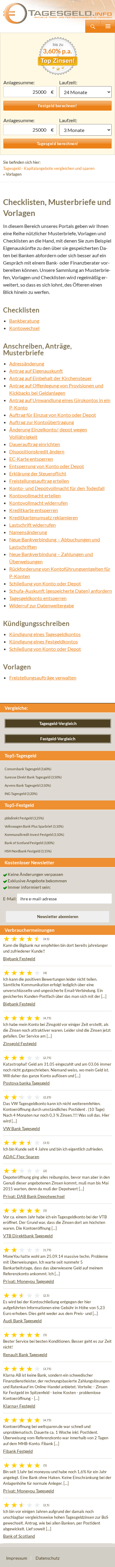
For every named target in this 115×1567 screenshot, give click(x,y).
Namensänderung (28, 532)
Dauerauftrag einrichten (34, 444)
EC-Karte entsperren (31, 459)
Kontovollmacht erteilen (35, 495)
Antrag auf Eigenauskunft (36, 371)
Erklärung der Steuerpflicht (37, 473)
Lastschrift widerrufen (32, 525)
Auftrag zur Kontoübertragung (41, 422)
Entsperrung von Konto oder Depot (46, 466)
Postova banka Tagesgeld (26, 1083)
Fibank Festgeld (18, 1451)
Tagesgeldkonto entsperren (38, 598)
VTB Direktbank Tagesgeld (28, 1235)
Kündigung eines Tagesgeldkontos (45, 634)
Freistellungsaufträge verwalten (42, 677)
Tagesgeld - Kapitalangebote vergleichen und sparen (48, 168)
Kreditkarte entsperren (33, 510)
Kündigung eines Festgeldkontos (43, 641)
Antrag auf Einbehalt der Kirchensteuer (50, 378)
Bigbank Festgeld (19, 958)
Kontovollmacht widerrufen (38, 503)
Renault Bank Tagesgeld (25, 1354)
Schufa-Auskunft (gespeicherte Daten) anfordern (60, 591)
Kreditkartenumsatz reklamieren (43, 517)
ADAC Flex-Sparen (21, 1156)
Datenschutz (47, 1558)
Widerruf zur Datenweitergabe (41, 605)
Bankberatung (24, 321)
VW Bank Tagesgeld (21, 1128)
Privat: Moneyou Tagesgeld (28, 1281)
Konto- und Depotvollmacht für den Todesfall (57, 488)
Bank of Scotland (19, 1536)
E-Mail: (10, 898)
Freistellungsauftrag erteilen (39, 481)
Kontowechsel (24, 328)
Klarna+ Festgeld (19, 1405)
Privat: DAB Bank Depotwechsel (34, 1196)
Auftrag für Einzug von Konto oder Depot (52, 415)
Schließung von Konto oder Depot (45, 583)
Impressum (16, 1558)
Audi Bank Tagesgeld (22, 1320)
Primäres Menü (107, 26)
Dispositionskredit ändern (36, 451)
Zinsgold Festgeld (19, 1043)
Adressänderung (26, 363)
